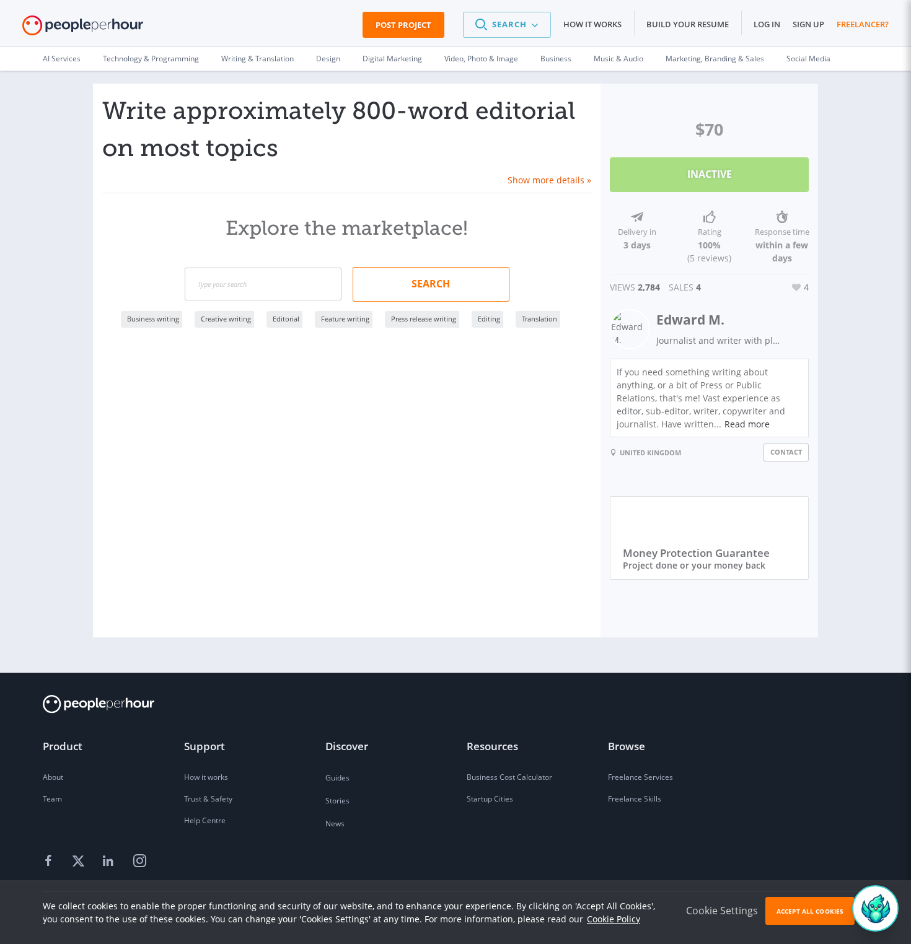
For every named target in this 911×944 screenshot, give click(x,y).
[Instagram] (139, 861)
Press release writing (423, 318)
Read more (747, 424)
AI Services (62, 58)
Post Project (403, 24)
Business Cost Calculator (509, 777)
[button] (507, 25)
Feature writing (345, 318)
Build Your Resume (687, 24)
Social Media (808, 58)
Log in (767, 24)
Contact (786, 452)
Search (430, 284)
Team (52, 798)
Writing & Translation (257, 58)
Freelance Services (640, 777)
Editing (489, 318)
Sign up (808, 24)
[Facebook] (50, 861)
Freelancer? (863, 24)
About (53, 777)
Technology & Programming (151, 58)
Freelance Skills (634, 798)
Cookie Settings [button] (722, 910)
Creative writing (226, 318)
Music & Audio (618, 58)
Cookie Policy (613, 919)
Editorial (286, 318)
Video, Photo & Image (481, 58)
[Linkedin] (110, 861)
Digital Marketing (392, 58)
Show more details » (549, 180)
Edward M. (690, 319)
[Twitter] (80, 861)
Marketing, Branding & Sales (715, 58)
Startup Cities (490, 798)
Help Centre (205, 820)
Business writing (153, 318)
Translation (539, 318)
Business (555, 58)
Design (328, 58)
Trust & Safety (208, 798)
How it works (592, 24)
